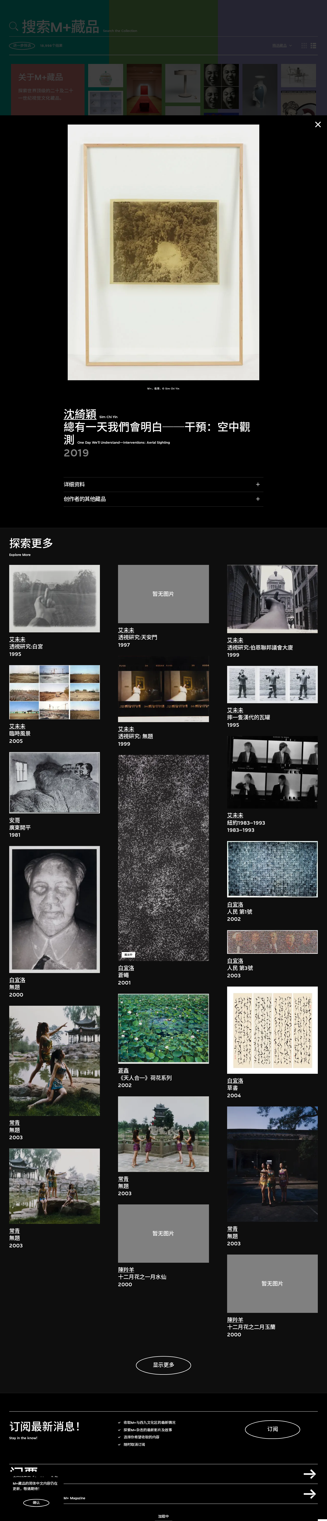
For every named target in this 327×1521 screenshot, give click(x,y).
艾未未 (17, 639)
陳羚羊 (126, 1270)
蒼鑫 (123, 1071)
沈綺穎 (80, 415)
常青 (14, 1123)
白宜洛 (17, 980)
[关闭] (318, 124)
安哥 (14, 821)
